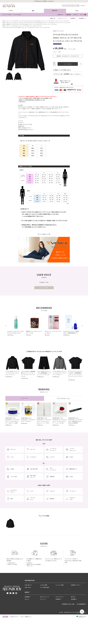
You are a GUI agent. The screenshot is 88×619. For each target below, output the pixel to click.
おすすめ (83, 5)
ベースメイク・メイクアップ (53, 449)
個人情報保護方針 (81, 604)
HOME (3, 21)
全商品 (7, 24)
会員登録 (68, 14)
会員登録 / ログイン (75, 585)
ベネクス (21, 22)
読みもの (73, 597)
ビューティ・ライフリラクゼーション (13, 21)
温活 (12, 498)
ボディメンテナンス (37, 26)
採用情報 (58, 599)
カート (83, 14)
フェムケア (52, 491)
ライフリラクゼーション (27, 26)
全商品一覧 (52, 18)
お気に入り (60, 14)
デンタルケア (33, 457)
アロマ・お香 (14, 476)
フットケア (52, 457)
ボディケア (32, 449)
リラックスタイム (32, 498)
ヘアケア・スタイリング (72, 449)
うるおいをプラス (72, 498)
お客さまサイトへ (15, 616)
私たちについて (62, 18)
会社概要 (72, 18)
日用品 (12, 469)
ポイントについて (60, 597)
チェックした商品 (60, 585)
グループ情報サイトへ (27, 616)
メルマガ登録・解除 (44, 587)
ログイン (76, 14)
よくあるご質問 (43, 585)
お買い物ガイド (28, 585)
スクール (42, 599)
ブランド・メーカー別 (10, 22)
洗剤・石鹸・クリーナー (33, 476)
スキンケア (13, 449)
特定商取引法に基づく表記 (68, 604)
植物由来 (52, 498)
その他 (71, 457)
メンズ (12, 457)
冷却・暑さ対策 (34, 469)
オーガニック (72, 491)
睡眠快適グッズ (73, 469)
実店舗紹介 (82, 18)
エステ (26, 599)
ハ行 (17, 22)
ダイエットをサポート (14, 491)
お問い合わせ (28, 587)
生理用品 (52, 476)
